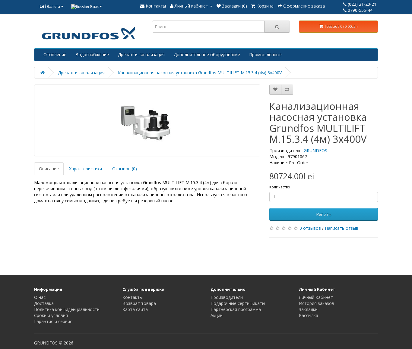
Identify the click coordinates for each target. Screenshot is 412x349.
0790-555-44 (359, 10)
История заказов (316, 303)
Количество (279, 187)
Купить (323, 214)
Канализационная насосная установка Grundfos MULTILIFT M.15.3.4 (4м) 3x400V (200, 72)
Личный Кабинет (316, 297)
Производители (227, 297)
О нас (40, 297)
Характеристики (85, 168)
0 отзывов (310, 228)
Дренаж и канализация (141, 54)
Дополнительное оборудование (207, 54)
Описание (49, 168)
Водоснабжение (92, 54)
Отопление (54, 54)
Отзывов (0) (124, 168)
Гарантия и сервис (53, 321)
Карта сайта (135, 309)
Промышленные (265, 54)
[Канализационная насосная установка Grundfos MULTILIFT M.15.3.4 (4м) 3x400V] (147, 120)
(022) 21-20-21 (361, 4)
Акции (217, 315)
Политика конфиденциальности (67, 309)
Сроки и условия (51, 315)
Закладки (308, 309)
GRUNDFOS (315, 150)
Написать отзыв (341, 228)
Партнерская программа (236, 309)
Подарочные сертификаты (238, 303)
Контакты (132, 297)
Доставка (44, 303)
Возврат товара (139, 303)
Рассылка (308, 315)
